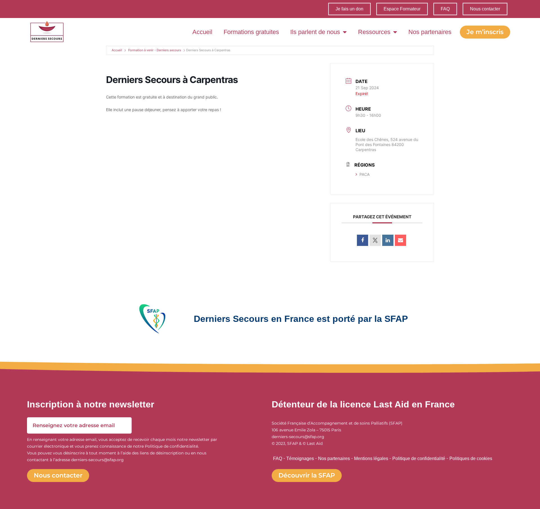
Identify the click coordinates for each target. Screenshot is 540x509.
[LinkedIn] (387, 240)
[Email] (400, 240)
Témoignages (300, 458)
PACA (364, 174)
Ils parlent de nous (315, 31)
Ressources (374, 31)
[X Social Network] (375, 240)
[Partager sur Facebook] (362, 240)
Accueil (202, 31)
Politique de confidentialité (418, 458)
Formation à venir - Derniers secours (154, 50)
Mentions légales (371, 458)
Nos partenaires (429, 31)
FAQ (277, 458)
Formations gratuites (251, 31)
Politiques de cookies (470, 458)
